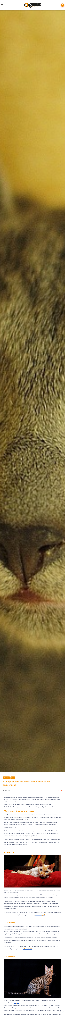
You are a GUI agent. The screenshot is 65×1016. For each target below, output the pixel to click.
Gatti (12, 778)
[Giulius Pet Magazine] (32, 5)
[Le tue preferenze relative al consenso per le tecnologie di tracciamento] (62, 1013)
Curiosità (6, 778)
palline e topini (27, 949)
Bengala (16, 1003)
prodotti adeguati (39, 915)
